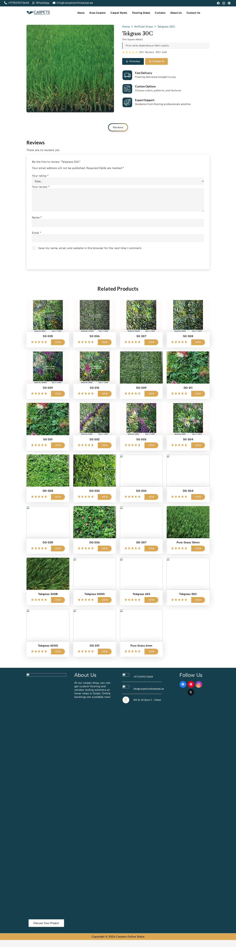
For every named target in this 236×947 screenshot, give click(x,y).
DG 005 (48, 542)
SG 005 (48, 336)
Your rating (40, 175)
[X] (191, 692)
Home (126, 26)
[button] (107, 12)
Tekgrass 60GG (48, 645)
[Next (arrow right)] (4, 943)
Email (36, 232)
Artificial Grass (143, 26)
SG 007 (141, 336)
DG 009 (141, 387)
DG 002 (94, 490)
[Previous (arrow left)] (1, 943)
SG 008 (188, 336)
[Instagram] (224, 3)
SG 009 (48, 387)
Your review (41, 186)
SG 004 (188, 439)
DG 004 (188, 490)
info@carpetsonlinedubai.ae (148, 688)
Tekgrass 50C (188, 594)
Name (37, 217)
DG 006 (94, 542)
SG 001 (47, 439)
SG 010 (94, 387)
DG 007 (141, 542)
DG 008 (48, 490)
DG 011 (188, 387)
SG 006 (95, 336)
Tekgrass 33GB (48, 594)
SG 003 (141, 439)
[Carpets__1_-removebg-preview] (38, 13)
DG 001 (94, 645)
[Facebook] (218, 3)
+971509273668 (143, 676)
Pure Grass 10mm (188, 542)
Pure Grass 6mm (141, 645)
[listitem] (94, 690)
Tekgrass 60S (141, 594)
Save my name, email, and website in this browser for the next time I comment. (90, 248)
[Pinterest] (229, 3)
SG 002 (95, 439)
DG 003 (141, 490)
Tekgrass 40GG (94, 594)
